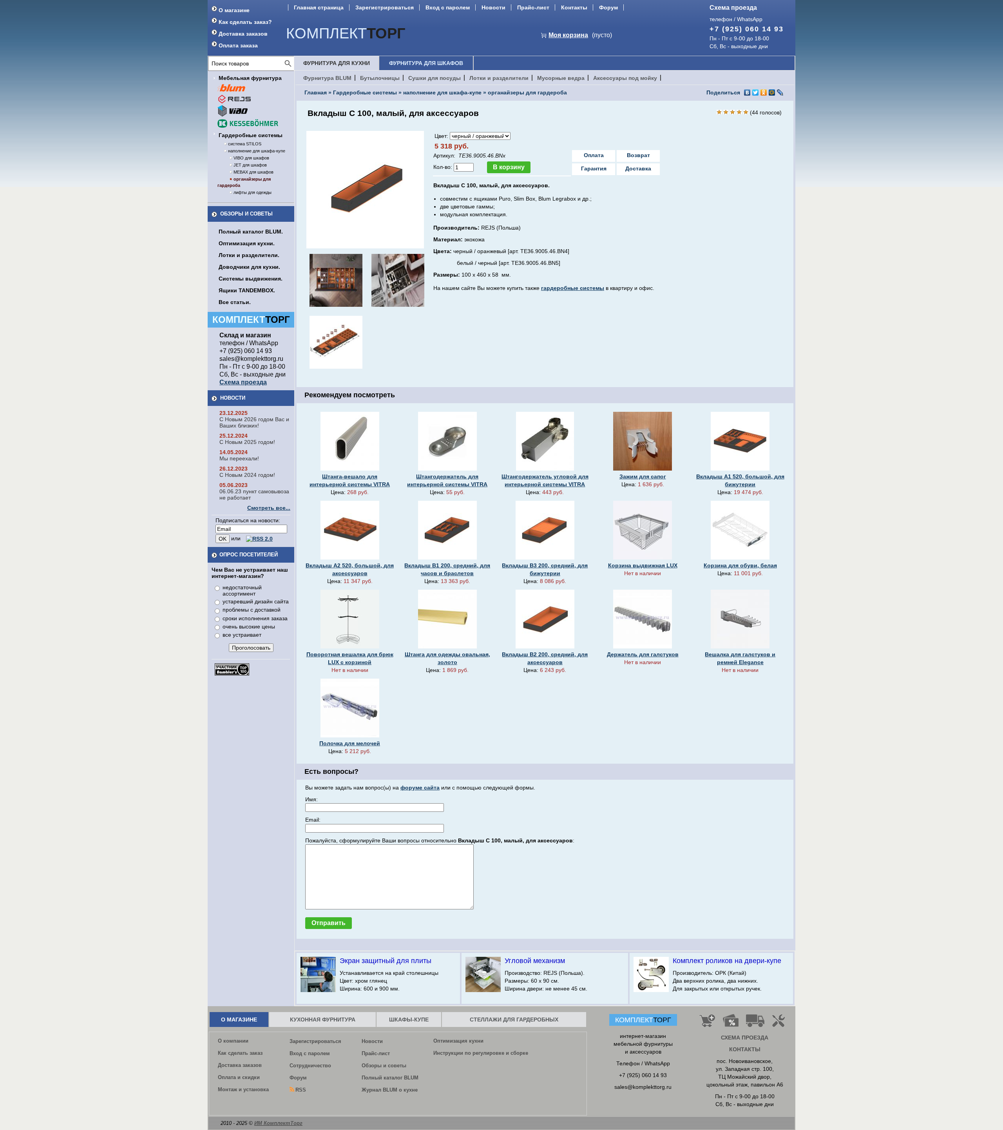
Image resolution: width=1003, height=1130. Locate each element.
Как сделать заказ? (245, 22)
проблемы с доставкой (252, 610)
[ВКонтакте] (747, 92)
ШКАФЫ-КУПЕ (409, 1019)
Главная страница (319, 7)
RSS (300, 1090)
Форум (608, 7)
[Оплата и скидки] (730, 1024)
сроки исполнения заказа (255, 618)
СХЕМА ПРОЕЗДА (744, 1037)
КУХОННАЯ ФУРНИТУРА (322, 1019)
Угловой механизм (535, 961)
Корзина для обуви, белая (740, 565)
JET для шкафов (250, 165)
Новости (493, 7)
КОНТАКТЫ (744, 1049)
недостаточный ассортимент (242, 590)
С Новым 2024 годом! (247, 475)
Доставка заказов (243, 34)
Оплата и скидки (239, 1077)
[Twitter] (755, 92)
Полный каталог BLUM (390, 1078)
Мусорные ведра (561, 78)
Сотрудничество (310, 1065)
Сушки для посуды (434, 78)
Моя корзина (568, 35)
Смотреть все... (268, 508)
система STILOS (244, 143)
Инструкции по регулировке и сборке (480, 1053)
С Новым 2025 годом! (247, 442)
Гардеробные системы (250, 135)
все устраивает (242, 635)
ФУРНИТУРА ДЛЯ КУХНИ (336, 63)
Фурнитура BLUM (327, 78)
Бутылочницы (380, 78)
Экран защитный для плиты (385, 961)
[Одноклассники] (764, 92)
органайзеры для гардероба (527, 92)
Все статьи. (235, 302)
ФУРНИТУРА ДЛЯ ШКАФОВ (426, 63)
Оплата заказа (238, 45)
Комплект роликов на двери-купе (727, 961)
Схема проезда (733, 7)
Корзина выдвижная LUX (642, 565)
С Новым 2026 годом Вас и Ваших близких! (254, 422)
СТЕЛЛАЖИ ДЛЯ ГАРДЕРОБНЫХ (514, 1019)
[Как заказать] (707, 1024)
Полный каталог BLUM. (251, 231)
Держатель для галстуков (643, 654)
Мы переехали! (239, 458)
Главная (315, 92)
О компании (233, 1041)
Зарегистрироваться (384, 7)
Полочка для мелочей (349, 743)
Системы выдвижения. (250, 278)
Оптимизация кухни (458, 1041)
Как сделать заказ (240, 1053)
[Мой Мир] (772, 92)
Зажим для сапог (642, 476)
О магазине (234, 10)
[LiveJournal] (780, 92)
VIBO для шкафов (251, 158)
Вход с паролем (447, 7)
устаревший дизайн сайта (256, 601)
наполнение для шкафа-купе (256, 150)
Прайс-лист (533, 7)
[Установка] (780, 1024)
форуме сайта (420, 787)
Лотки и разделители (499, 78)
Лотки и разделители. (249, 255)
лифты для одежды (253, 192)
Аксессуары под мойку (625, 78)
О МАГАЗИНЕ (239, 1019)
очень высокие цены (249, 626)
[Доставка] (755, 1024)
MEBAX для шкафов (253, 172)
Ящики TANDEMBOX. (247, 290)
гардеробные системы (572, 288)
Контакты (574, 7)
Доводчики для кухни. (249, 267)
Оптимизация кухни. (247, 243)
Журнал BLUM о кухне (390, 1090)
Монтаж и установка (243, 1089)
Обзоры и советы (246, 214)
